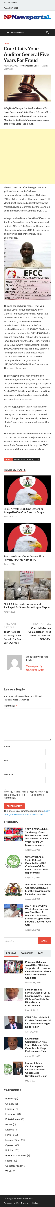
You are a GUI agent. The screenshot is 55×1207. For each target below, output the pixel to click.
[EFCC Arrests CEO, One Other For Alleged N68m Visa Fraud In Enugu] (27, 490)
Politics (9, 1150)
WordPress (21, 1203)
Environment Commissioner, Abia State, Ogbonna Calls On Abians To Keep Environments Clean (36, 1045)
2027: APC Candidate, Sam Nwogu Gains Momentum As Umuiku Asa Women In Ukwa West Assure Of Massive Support (37, 837)
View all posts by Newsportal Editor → (36, 668)
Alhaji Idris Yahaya (23, 459)
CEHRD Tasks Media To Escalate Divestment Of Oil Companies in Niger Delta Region (38, 1022)
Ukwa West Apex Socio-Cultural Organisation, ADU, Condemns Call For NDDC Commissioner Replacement (36, 864)
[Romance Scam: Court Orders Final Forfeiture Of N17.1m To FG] (27, 538)
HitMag (34, 1203)
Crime (6, 43)
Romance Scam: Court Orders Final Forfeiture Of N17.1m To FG (24, 558)
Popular (11, 953)
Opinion (9, 1145)
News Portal (27, 1198)
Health (9, 1124)
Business (10, 1098)
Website (8, 774)
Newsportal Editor (31, 66)
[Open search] (47, 32)
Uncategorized (13, 1165)
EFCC (37, 459)
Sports (8, 1160)
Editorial (9, 1108)
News (8, 1134)
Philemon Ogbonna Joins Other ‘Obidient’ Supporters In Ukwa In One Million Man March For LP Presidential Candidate (38, 969)
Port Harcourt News (16, 1155)
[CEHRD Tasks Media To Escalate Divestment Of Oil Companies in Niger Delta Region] (13, 1017)
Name (8, 746)
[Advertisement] (27, 156)
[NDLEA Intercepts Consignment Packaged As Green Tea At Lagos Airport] (27, 586)
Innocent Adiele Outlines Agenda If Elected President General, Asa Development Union (36, 1069)
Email (8, 760)
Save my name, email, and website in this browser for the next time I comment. (26, 795)
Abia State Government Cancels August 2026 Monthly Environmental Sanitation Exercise (38, 889)
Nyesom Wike (12, 1139)
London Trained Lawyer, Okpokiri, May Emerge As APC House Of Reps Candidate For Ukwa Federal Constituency (37, 997)
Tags (40, 953)
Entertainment (13, 1119)
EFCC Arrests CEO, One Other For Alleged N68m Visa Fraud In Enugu (24, 510)
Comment (10, 706)
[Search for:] (27, 940)
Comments (27, 953)
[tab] (11, 953)
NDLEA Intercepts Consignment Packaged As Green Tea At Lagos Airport (27, 605)
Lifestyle (9, 1129)
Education (10, 1114)
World (8, 1170)
